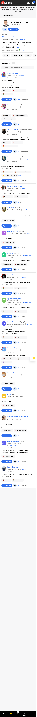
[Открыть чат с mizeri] (15, 180)
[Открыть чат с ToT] (15, 99)
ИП (10, 168)
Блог (6, 55)
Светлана (10, 253)
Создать (18, 714)
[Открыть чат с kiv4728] (15, 202)
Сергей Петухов (12, 467)
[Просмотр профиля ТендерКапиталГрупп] (3, 468)
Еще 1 (20, 146)
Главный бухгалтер (25, 193)
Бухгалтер (22, 355)
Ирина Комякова (13, 322)
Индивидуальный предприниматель (19, 139)
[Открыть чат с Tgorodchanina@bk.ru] (15, 316)
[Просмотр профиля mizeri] (3, 158)
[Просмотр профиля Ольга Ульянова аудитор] (3, 131)
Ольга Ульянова (12, 130)
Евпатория (29, 324)
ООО (11, 217)
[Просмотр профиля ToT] (3, 74)
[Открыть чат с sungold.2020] (15, 269)
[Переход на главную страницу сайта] (6, 2)
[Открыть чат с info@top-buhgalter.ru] (15, 342)
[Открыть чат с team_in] (15, 389)
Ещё (18, 47)
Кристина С (11, 348)
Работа (11, 284)
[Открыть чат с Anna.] (15, 410)
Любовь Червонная (13, 441)
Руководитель (24, 450)
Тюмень (24, 419)
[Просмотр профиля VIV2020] (3, 276)
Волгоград (22, 39)
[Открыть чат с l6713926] (15, 247)
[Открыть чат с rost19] (15, 461)
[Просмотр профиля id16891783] (3, 209)
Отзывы (28, 55)
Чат (5, 29)
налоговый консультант (14, 83)
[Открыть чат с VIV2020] (15, 293)
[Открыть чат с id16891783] (15, 226)
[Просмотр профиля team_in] (3, 374)
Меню (24, 715)
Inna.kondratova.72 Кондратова (17, 416)
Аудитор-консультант (25, 137)
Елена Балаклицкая (14, 157)
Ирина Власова (12, 275)
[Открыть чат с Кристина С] (15, 367)
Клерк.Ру (12, 85)
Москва (28, 233)
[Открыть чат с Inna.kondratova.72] (15, 435)
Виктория (10, 208)
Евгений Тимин (12, 373)
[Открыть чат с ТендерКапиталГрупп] (15, 485)
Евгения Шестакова (14, 105)
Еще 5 (15, 94)
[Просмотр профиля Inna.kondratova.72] (3, 417)
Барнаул (24, 188)
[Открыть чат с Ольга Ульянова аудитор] (15, 151)
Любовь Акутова (13, 231)
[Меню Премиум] (14, 2)
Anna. (9, 394)
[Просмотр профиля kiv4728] (3, 187)
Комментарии (17, 55)
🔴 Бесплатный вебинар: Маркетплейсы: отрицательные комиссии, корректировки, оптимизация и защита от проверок (18, 9)
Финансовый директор (26, 282)
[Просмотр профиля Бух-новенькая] (3, 106)
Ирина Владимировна (14, 186)
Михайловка (12, 445)
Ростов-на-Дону (26, 132)
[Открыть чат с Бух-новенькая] (15, 124)
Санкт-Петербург (26, 107)
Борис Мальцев (12, 73)
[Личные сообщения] (28, 2)
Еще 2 (14, 362)
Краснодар (21, 75)
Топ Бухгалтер (13, 333)
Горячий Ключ (25, 350)
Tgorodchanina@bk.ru (14, 299)
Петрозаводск (25, 159)
